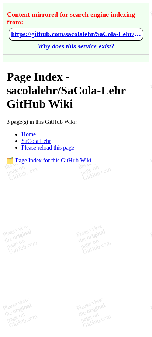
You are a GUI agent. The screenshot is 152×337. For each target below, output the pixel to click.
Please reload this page (47, 147)
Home (28, 134)
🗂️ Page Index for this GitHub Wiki (49, 160)
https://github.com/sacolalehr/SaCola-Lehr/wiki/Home (76, 34)
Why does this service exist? (76, 46)
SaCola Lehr (36, 141)
